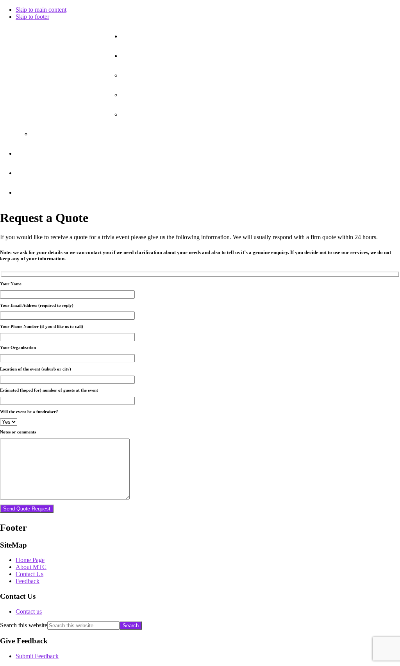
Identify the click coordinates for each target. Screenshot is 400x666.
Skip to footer (32, 16)
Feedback (27, 581)
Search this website (23, 625)
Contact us (29, 611)
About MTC (31, 567)
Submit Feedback (37, 656)
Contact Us (29, 574)
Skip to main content (41, 9)
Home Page (30, 560)
